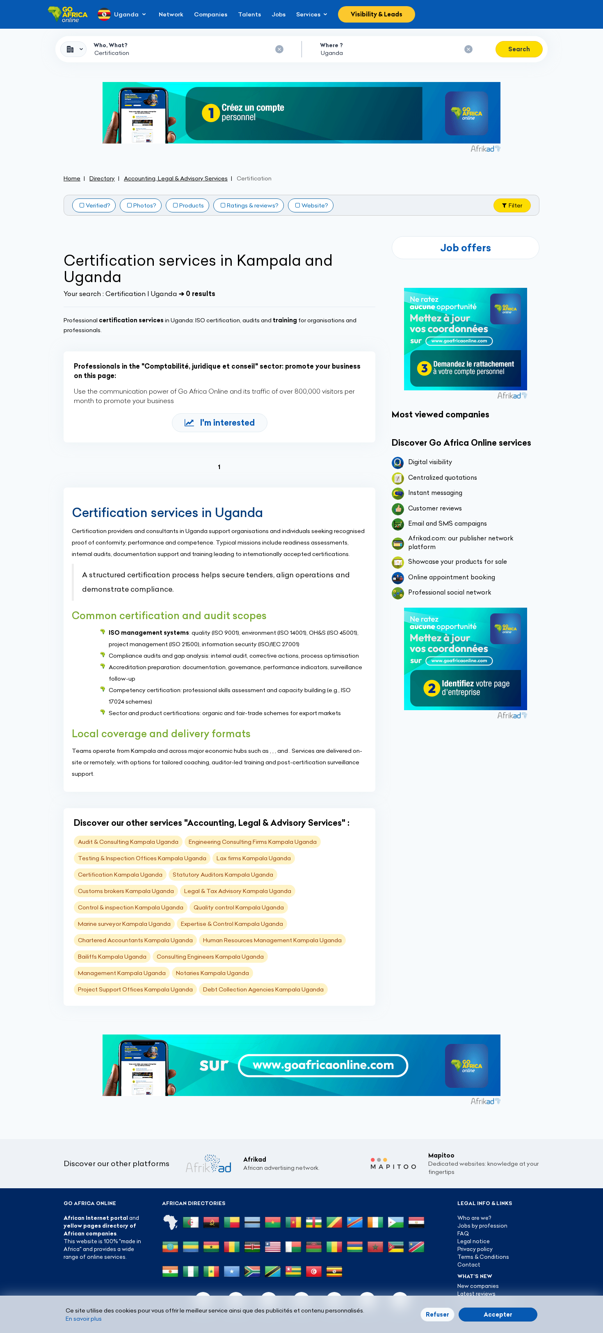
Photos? (144, 205)
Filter (515, 205)
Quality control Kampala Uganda (239, 907)
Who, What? (111, 45)
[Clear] (279, 49)
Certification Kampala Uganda (120, 874)
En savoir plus (84, 1318)
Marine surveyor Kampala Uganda (124, 923)
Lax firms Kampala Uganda (254, 858)
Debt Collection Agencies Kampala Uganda (263, 989)
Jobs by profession (482, 1225)
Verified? (98, 205)
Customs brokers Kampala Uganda (126, 891)
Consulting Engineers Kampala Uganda (210, 956)
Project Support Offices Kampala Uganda (135, 989)
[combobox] (73, 49)
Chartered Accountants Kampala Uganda (135, 940)
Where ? (331, 45)
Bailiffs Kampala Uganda (112, 956)
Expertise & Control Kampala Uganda (232, 923)
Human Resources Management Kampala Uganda (272, 940)
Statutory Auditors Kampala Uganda (223, 874)
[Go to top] (568, 1288)
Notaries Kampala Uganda (212, 973)
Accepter (498, 1314)
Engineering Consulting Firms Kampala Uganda (253, 841)
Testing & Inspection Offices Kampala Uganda (142, 858)
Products (191, 205)
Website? (315, 205)
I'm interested (227, 422)
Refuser (437, 1314)
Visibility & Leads (376, 14)
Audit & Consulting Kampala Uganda (128, 841)
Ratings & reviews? (253, 205)
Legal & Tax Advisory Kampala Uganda (237, 891)
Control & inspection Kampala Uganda (130, 907)
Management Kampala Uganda (122, 973)
